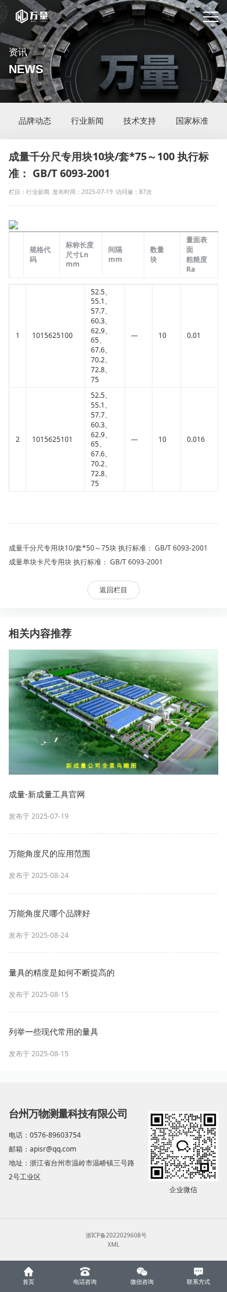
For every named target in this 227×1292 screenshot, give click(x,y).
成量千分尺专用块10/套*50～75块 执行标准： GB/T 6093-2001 (108, 548)
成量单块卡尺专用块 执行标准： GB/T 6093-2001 (86, 562)
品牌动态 (35, 120)
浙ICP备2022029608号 (116, 1235)
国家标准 (192, 120)
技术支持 (139, 120)
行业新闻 (87, 120)
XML (113, 1244)
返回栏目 (113, 590)
